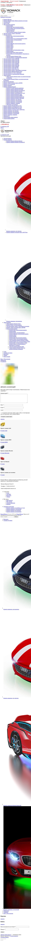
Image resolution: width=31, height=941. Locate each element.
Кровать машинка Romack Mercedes (15, 98)
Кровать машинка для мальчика (14, 100)
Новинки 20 (6, 116)
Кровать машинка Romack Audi (14, 94)
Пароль (3, 929)
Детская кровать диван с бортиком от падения (14, 70)
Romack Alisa (9, 37)
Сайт (2, 410)
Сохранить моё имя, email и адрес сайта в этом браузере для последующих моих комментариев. (15, 413)
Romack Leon (9, 42)
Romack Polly (9, 48)
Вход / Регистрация (8, 913)
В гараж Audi (4, 430)
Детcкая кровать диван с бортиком (11, 33)
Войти (2, 932)
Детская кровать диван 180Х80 (11, 66)
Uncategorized (6, 22)
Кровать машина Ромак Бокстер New (12, 108)
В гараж (3, 464)
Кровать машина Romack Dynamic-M (15, 90)
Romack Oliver (9, 46)
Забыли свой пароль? (6, 934)
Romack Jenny (9, 41)
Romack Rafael (9, 51)
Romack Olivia (9, 47)
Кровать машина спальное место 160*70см (14, 109)
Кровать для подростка (9, 84)
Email (2, 407)
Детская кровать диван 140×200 (11, 61)
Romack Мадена (10, 31)
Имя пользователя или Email (8, 926)
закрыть (2, 419)
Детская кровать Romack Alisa (13, 56)
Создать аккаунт (14, 936)
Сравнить (5, 912)
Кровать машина (7, 85)
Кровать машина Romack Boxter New (12, 105)
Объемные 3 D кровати (12, 104)
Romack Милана (7, 19)
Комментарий (4, 393)
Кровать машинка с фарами (13, 103)
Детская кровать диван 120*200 (11, 58)
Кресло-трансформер (8, 81)
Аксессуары (6, 23)
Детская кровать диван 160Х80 (11, 64)
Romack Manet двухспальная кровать (15, 28)
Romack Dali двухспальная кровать (14, 27)
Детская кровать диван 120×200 (11, 60)
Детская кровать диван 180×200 (11, 65)
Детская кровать (7, 34)
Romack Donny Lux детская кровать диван (16, 38)
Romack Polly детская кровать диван (15, 50)
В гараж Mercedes (5, 453)
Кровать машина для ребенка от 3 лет (15, 93)
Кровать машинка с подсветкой (14, 102)
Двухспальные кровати (9, 24)
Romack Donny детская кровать (14, 39)
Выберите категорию (6, 17)
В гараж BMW (4, 442)
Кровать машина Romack (9, 86)
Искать (2, 121)
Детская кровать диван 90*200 (10, 67)
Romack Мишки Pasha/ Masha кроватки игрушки (15, 20)
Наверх (7, 937)
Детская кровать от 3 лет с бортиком (12, 72)
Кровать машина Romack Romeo (14, 91)
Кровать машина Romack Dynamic (14, 89)
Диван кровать (7, 75)
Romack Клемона (10, 29)
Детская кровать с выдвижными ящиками (16, 57)
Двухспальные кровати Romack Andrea (15, 32)
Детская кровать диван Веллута (11, 69)
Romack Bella (9, 25)
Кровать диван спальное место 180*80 (12, 83)
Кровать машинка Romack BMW (14, 95)
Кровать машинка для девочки (13, 99)
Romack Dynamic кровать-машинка (15, 88)
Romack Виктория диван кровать (14, 52)
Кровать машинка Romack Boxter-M (15, 97)
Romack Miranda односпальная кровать (15, 43)
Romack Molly (9, 44)
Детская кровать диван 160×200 (11, 62)
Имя (2, 405)
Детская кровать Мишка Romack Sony (12, 71)
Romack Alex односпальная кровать (15, 36)
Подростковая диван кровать (10, 117)
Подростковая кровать (8, 118)
